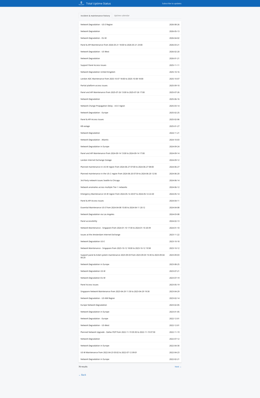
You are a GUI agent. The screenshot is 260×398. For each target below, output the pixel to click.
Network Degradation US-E (93, 241)
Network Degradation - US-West (95, 325)
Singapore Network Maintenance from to (115, 291)
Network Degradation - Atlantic (95, 139)
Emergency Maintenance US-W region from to (117, 194)
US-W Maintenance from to (109, 352)
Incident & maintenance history (95, 15)
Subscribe (171, 3)
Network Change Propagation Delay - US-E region (103, 106)
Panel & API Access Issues (92, 119)
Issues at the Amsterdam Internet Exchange (100, 234)
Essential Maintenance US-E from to (113, 207)
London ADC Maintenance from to (112, 78)
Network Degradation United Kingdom (98, 72)
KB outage (85, 126)
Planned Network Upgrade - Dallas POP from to (118, 332)
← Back (82, 374)
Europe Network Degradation (94, 305)
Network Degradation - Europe (94, 112)
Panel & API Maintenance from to (111, 45)
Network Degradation (90, 31)
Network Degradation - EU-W (94, 38)
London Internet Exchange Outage (96, 160)
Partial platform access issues (94, 85)
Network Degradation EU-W (93, 278)
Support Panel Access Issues (93, 65)
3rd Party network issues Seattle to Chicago (100, 180)
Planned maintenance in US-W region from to (117, 167)
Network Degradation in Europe (95, 146)
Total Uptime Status (98, 3)
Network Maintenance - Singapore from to (116, 228)
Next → (178, 366)
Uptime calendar (121, 15)
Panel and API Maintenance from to (113, 92)
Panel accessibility (89, 221)
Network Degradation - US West (95, 51)
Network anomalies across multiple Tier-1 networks (104, 187)
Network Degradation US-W (93, 271)
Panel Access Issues (89, 284)
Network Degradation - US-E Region (97, 24)
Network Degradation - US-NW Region (98, 298)
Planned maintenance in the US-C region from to (119, 173)
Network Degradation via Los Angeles (97, 214)
